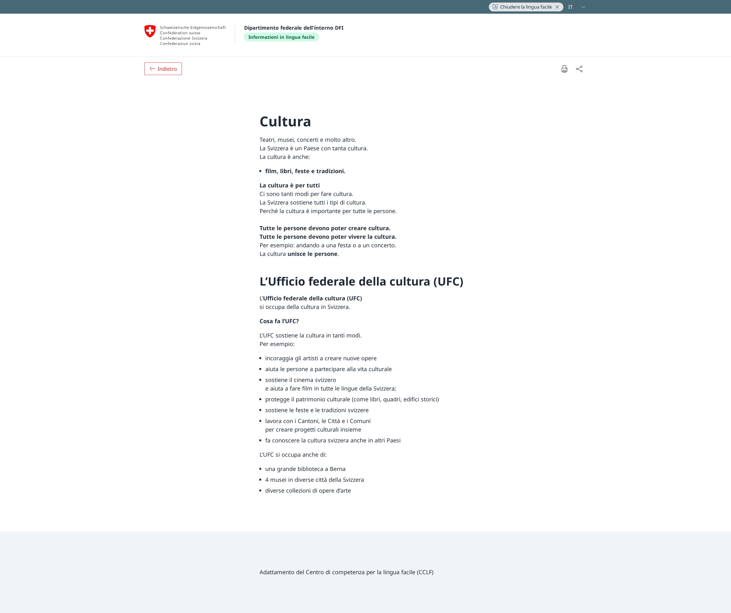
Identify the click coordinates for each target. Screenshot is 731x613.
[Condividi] (579, 68)
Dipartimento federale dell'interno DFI (294, 27)
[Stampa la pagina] (564, 68)
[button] (555, 6)
